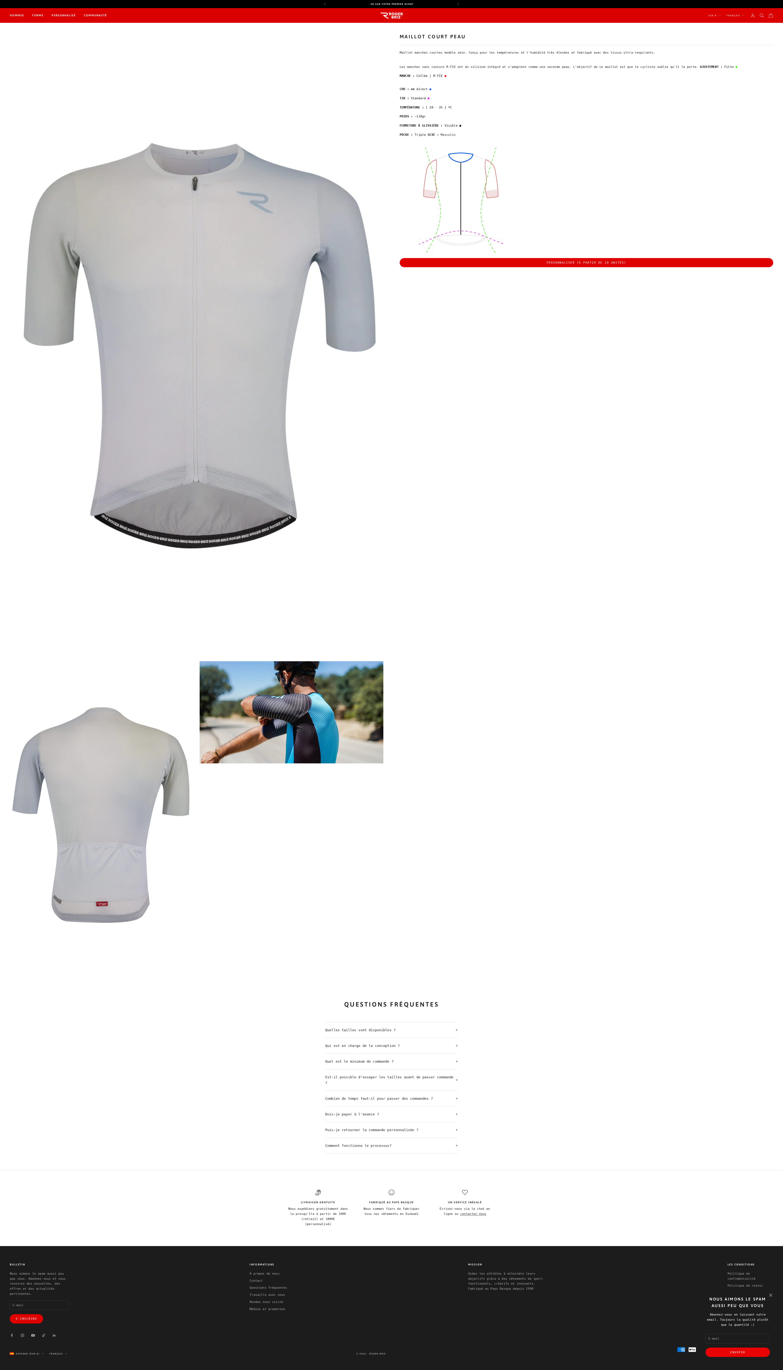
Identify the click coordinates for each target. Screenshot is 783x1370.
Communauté (95, 15)
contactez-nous (473, 1214)
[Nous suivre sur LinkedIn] (54, 1335)
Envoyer (737, 1352)
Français (733, 15)
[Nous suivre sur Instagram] (22, 1335)
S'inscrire (26, 1318)
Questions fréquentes (268, 1287)
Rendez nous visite (266, 1302)
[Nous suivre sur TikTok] (44, 1335)
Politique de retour (745, 1285)
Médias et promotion (267, 1309)
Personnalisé (64, 15)
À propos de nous (264, 1273)
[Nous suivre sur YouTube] (33, 1335)
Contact (256, 1281)
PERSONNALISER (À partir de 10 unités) (586, 262)
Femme (37, 15)
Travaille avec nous (267, 1295)
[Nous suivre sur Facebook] (12, 1335)
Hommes (17, 15)
